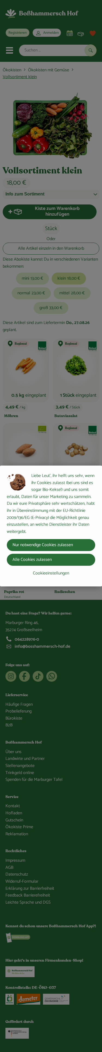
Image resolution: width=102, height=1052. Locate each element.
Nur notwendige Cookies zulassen (43, 545)
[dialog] (51, 526)
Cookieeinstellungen (51, 573)
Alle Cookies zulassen (32, 559)
